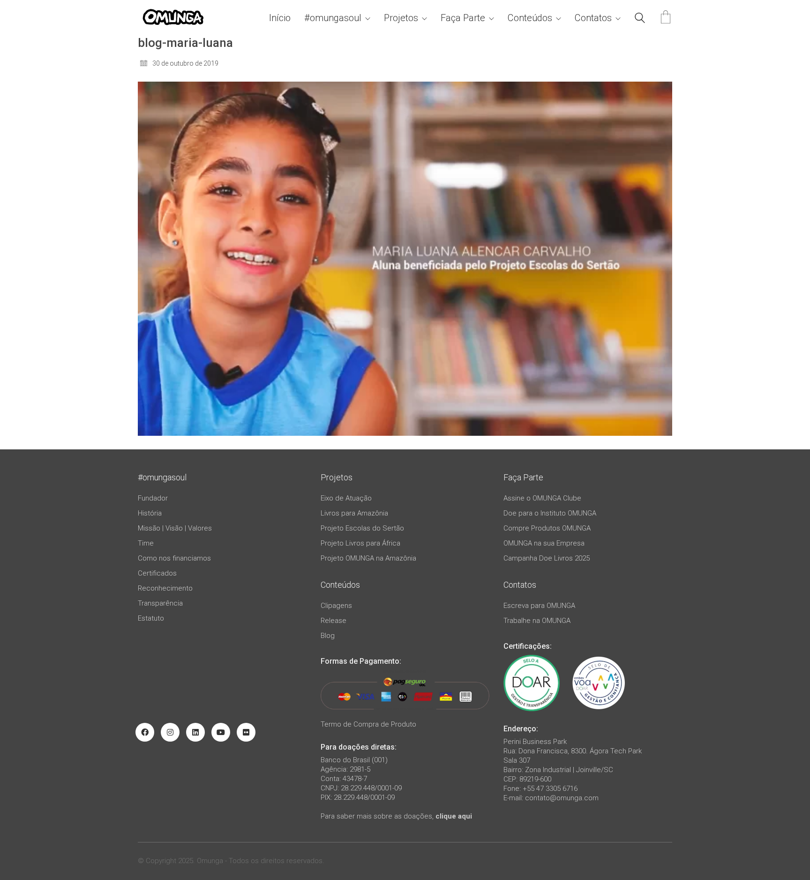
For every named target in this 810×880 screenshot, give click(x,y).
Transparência (160, 603)
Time (146, 543)
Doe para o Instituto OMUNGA (549, 513)
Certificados (157, 573)
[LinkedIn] (195, 732)
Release (333, 620)
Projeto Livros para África (360, 543)
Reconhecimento (165, 588)
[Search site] (640, 19)
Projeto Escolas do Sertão (362, 528)
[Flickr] (246, 732)
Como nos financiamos (174, 558)
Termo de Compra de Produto (368, 724)
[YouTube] (220, 732)
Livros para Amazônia (354, 513)
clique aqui (453, 816)
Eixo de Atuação (346, 498)
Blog (328, 635)
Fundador (153, 498)
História (150, 513)
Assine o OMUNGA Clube (542, 498)
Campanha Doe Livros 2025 (546, 558)
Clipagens (336, 605)
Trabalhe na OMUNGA (536, 620)
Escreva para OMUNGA (539, 605)
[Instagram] (170, 732)
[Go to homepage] (173, 18)
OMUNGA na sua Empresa (544, 543)
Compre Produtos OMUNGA (547, 528)
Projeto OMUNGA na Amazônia (368, 558)
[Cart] (665, 18)
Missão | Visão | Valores (175, 528)
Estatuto (151, 618)
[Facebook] (144, 732)
